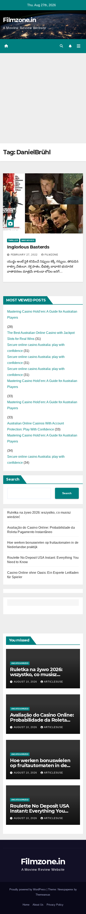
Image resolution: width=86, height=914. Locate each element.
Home (26, 904)
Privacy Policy (55, 904)
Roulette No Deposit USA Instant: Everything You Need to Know (39, 811)
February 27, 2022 (24, 254)
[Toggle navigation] (78, 46)
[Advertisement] (43, 98)
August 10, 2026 (26, 681)
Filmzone (51, 254)
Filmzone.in (19, 20)
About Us (38, 904)
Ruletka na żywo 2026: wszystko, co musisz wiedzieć (36, 674)
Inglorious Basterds (28, 247)
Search (12, 479)
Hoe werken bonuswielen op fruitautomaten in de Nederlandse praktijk (40, 765)
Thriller (13, 240)
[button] (61, 46)
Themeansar (43, 894)
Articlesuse (53, 681)
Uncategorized (19, 663)
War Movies (27, 240)
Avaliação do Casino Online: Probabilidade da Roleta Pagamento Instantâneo (42, 720)
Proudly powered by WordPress (28, 889)
